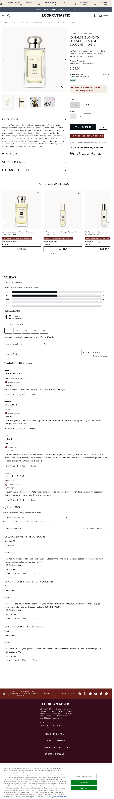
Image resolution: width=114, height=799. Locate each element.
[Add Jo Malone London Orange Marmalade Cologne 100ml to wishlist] (38, 193)
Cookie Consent (46, 723)
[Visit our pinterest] (106, 693)
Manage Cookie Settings (83, 776)
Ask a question (89, 64)
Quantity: (74, 111)
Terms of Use (61, 797)
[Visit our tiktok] (101, 693)
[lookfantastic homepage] (56, 15)
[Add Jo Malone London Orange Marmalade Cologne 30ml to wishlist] (79, 193)
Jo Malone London (25, 22)
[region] (56, 782)
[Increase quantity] (87, 116)
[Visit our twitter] (85, 693)
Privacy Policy (48, 797)
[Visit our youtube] (95, 693)
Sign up (47, 694)
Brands (12, 22)
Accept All (83, 788)
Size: (72, 100)
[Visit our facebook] (79, 693)
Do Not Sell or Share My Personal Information (52, 726)
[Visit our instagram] (90, 693)
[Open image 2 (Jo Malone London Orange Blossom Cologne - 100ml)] (21, 102)
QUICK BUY (21, 249)
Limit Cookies (83, 782)
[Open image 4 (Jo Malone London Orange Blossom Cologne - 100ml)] (49, 102)
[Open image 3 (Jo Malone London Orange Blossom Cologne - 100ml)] (35, 102)
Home (5, 22)
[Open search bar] (8, 15)
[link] (94, 15)
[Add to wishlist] (103, 127)
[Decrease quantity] (73, 116)
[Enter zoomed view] (62, 87)
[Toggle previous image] (4, 59)
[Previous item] (4, 222)
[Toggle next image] (65, 59)
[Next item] (108, 222)
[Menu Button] (3, 15)
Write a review (75, 64)
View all (106, 74)
